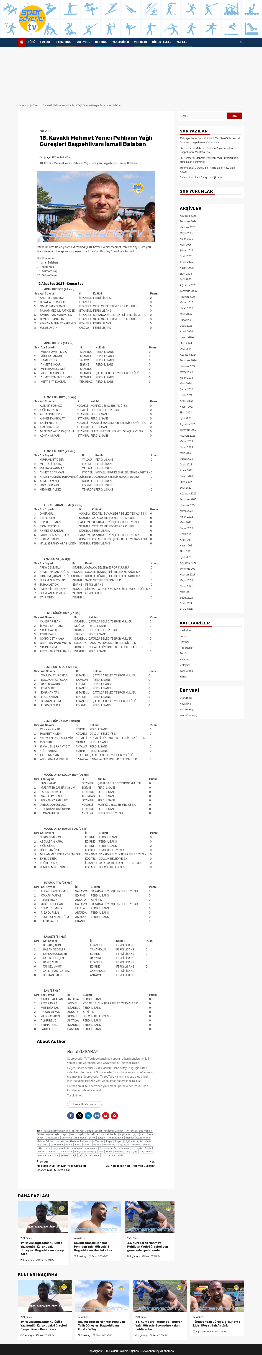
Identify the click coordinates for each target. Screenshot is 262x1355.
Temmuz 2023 (188, 429)
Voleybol (83, 42)
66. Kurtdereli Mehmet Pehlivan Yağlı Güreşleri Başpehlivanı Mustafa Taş (93, 1246)
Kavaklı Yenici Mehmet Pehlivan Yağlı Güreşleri (80, 1141)
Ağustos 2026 (188, 215)
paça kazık (123, 1144)
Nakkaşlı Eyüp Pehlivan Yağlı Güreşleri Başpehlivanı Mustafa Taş (61, 1166)
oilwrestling (109, 1144)
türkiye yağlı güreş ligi (85, 1151)
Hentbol (101, 42)
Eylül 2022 (185, 487)
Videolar (140, 42)
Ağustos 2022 (188, 493)
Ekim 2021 (186, 551)
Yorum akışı (187, 709)
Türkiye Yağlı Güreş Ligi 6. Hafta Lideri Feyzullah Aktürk (216, 1323)
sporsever (77, 1148)
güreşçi (101, 1137)
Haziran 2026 (187, 227)
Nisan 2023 (186, 447)
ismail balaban (115, 1137)
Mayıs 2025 (186, 302)
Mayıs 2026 (186, 233)
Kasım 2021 (187, 545)
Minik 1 (87, 1144)
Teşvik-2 (53, 1151)
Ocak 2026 (186, 256)
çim (142, 1134)
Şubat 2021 (186, 597)
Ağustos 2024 (188, 354)
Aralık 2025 (186, 262)
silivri (40, 1148)
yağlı (135, 1151)
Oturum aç (186, 697)
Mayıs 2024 (186, 372)
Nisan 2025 (186, 308)
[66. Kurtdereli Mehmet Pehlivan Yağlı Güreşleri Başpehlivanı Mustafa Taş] (96, 1217)
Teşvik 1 (149, 1148)
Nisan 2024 (186, 377)
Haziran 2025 (187, 296)
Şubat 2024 (186, 389)
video (109, 1151)
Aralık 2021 (186, 539)
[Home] (22, 42)
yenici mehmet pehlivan (113, 1155)
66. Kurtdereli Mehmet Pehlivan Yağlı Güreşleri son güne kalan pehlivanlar (147, 1246)
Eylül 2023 (185, 418)
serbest (147, 1144)
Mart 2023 (186, 453)
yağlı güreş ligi (68, 1155)
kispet (109, 1141)
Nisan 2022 (186, 516)
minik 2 (97, 1144)
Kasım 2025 (187, 267)
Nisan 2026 (186, 239)
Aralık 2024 (186, 331)
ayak (65, 1134)
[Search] (241, 42)
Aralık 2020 (186, 609)
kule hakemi (56, 1144)
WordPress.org (188, 715)
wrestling (119, 1151)
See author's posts (84, 1104)
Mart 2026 (186, 244)
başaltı (80, 1134)
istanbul (129, 1137)
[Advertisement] (131, 73)
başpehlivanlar (109, 1134)
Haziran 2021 (187, 574)
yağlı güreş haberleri (48, 1155)
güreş (92, 1137)
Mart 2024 (186, 383)
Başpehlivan (93, 1134)
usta (101, 1151)
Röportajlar (161, 42)
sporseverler (91, 1148)
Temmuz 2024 (188, 360)
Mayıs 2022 (186, 510)
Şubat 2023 (186, 458)
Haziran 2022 (187, 505)
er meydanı (80, 1137)
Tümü (31, 42)
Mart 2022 (186, 522)
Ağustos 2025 (188, 285)
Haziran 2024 (187, 366)
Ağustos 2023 (188, 424)
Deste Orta (66, 1137)
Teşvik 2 (42, 1151)
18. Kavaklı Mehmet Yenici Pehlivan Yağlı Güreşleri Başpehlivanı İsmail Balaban (83, 1130)
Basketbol (63, 42)
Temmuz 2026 (188, 221)
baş (72, 1134)
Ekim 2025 (186, 273)
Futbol (45, 42)
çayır (135, 1134)
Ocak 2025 (186, 325)
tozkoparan (66, 1151)
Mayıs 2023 (186, 441)
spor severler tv (61, 1148)
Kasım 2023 (187, 406)
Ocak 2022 (186, 534)
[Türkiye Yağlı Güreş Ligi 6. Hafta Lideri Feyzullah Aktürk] (217, 1296)
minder (69, 1144)
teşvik (139, 1148)
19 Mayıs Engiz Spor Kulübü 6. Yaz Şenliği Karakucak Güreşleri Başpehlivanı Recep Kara (42, 1248)
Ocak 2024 (186, 395)
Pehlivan (136, 1144)
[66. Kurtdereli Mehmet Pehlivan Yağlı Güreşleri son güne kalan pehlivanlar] (149, 1217)
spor (48, 1148)
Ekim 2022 (186, 482)
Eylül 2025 (185, 279)
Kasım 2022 (187, 476)
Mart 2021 (186, 591)
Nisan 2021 (186, 586)
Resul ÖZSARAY (63, 157)
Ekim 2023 (186, 412)
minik (78, 1144)
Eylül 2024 (185, 348)
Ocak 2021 (186, 603)
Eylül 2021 (185, 557)
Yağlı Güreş (120, 42)
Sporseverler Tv (108, 1148)
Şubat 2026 (186, 250)
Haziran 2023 (187, 435)
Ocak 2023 (186, 464)
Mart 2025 (186, 314)
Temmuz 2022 (188, 499)
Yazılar (181, 42)
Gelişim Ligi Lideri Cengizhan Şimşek (201, 177)
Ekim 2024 (186, 343)
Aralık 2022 (186, 470)
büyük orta (124, 1134)
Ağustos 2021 (188, 563)
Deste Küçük (52, 1137)
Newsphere (148, 1351)
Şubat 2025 (186, 320)
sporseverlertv (126, 1148)
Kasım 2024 (187, 337)
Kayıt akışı (185, 703)
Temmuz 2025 (188, 291)
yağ (128, 1151)
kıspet (118, 1141)
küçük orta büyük (133, 1141)
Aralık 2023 (186, 401)
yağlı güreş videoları (88, 1155)
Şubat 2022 (186, 528)
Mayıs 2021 (186, 580)
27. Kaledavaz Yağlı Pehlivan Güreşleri (130, 1164)
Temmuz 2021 (188, 568)
